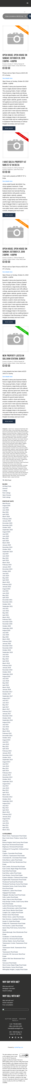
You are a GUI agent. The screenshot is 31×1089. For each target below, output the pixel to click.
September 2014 (7, 759)
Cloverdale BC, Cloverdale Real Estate (14, 858)
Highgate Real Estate (9, 893)
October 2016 (6, 718)
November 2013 (7, 777)
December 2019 (7, 645)
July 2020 (5, 632)
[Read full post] (15, 39)
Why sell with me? (8, 1000)
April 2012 (5, 810)
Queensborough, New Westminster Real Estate (12, 465)
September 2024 (7, 551)
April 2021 (5, 615)
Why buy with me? (8, 986)
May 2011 (5, 825)
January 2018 (6, 689)
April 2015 (5, 748)
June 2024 (5, 556)
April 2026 (5, 514)
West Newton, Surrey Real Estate (18, 475)
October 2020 (6, 626)
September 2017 (7, 696)
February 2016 (6, 733)
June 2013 (5, 788)
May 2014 (5, 768)
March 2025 (6, 543)
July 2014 (5, 764)
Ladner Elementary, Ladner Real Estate (14, 908)
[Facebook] (9, 1037)
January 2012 (6, 816)
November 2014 (7, 755)
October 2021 (6, 604)
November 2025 (7, 525)
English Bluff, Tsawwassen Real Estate (16, 444)
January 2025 (6, 545)
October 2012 (6, 799)
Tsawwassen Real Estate (13, 471)
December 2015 (7, 735)
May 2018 (5, 683)
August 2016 (6, 722)
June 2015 (5, 744)
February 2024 (6, 564)
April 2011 (5, 827)
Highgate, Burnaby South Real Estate (16, 450)
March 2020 (6, 639)
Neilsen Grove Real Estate (17, 458)
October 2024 (6, 549)
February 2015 (6, 751)
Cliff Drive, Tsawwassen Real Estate (13, 855)
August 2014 (6, 762)
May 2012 (5, 808)
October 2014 (6, 757)
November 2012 (7, 797)
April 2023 (5, 580)
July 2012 (5, 805)
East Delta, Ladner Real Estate (17, 442)
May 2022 (5, 595)
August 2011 (6, 818)
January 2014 (6, 775)
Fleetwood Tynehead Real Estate (9, 446)
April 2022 (5, 597)
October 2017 (6, 694)
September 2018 (7, 674)
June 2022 (5, 593)
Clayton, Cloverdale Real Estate (19, 434)
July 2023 (5, 573)
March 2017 (6, 709)
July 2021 (5, 608)
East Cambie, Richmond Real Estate (13, 866)
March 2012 (6, 812)
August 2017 (6, 698)
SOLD (27, 11)
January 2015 (6, 753)
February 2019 (6, 665)
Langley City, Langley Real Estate (12, 912)
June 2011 (5, 823)
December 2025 (7, 523)
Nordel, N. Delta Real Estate (12, 460)
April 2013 (5, 792)
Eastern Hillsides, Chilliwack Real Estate (14, 877)
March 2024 (6, 562)
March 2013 (6, 794)
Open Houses (6, 495)
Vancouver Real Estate (13, 474)
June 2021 (5, 610)
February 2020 (6, 641)
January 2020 (6, 643)
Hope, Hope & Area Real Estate (18, 452)
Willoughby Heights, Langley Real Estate (10, 477)
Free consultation (7, 1005)
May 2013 (5, 790)
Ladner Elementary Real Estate (9, 455)
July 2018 (5, 678)
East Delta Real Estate (9, 871)
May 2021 (5, 613)
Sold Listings (6, 497)
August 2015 (6, 740)
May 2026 (5, 512)
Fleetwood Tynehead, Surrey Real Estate (15, 884)
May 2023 (5, 578)
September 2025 (7, 529)
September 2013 (7, 781)
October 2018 (6, 672)
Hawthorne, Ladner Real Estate (15, 169)
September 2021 (7, 606)
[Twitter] (12, 1037)
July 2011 (5, 821)
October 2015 (6, 737)
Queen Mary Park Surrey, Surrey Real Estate (12, 463)
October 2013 (6, 779)
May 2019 (5, 659)
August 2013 (6, 783)
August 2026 (6, 505)
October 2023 (6, 571)
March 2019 (6, 663)
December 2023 (7, 569)
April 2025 (5, 540)
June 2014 (5, 766)
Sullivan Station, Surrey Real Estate (17, 65)
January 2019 (6, 667)
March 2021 (6, 617)
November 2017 (7, 692)
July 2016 (5, 724)
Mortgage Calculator (8, 988)
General (4, 488)
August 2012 (6, 803)
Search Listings (7, 990)
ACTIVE (20, 11)
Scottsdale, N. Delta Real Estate (12, 936)
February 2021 (6, 619)
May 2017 (5, 705)
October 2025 (6, 527)
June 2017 (5, 702)
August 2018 (6, 676)
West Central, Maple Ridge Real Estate (14, 965)
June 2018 (5, 681)
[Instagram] (15, 1037)
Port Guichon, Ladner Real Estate (21, 462)
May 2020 (5, 637)
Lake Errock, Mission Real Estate (15, 456)
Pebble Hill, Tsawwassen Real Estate (13, 923)
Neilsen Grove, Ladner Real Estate (13, 917)
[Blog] (21, 1037)
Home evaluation (7, 1002)
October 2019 (6, 650)
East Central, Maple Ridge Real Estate (16, 440)
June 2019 (5, 656)
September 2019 (7, 652)
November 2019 (7, 648)
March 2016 (6, 731)
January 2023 (6, 586)
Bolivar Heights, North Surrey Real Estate (15, 842)
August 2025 (6, 532)
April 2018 (5, 685)
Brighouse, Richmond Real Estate (9, 433)
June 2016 (5, 727)
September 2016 (7, 720)
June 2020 (5, 635)
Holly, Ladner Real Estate (10, 897)
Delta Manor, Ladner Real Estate (15, 437)
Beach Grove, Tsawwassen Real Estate (17, 428)
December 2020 (7, 621)
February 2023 (6, 584)
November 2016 (7, 716)
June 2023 (5, 575)
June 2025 (5, 536)
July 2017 (5, 700)
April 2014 (5, 770)
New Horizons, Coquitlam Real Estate (14, 919)
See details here (7, 78)
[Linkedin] (18, 1037)
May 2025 (5, 538)
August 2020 (6, 630)
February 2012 (6, 814)
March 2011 (6, 829)
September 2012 (7, 801)
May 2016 (5, 729)
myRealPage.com (18, 1047)
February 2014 (6, 773)
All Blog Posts (6, 486)
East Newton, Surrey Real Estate (12, 875)
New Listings (6, 493)
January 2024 (6, 567)
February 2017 (6, 711)
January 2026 (6, 521)
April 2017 (5, 707)
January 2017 (6, 713)
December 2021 (7, 600)
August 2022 (6, 589)
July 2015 (5, 742)
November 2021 (7, 602)
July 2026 (5, 508)
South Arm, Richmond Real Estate (19, 466)
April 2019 (5, 661)
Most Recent (6, 503)
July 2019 (5, 654)
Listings (4, 490)
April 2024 (5, 560)
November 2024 (7, 547)
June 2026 (5, 510)
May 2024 (5, 558)
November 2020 (7, 624)
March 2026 (6, 516)
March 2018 (6, 687)
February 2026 (6, 519)
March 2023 (6, 582)
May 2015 (5, 746)
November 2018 (7, 670)
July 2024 (5, 554)
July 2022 (5, 591)
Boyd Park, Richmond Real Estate (21, 431)
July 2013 (5, 786)
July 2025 (5, 534)
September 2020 (7, 628)
